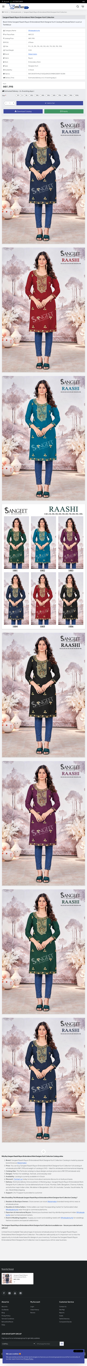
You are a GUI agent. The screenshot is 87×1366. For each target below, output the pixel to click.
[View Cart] (82, 6)
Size (3, 95)
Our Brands (5, 1309)
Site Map (62, 1309)
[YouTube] (15, 1293)
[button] (49, 103)
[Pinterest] (20, 1293)
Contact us (18, 1179)
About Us (4, 1306)
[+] (13, 103)
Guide (61, 1316)
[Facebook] (4, 1293)
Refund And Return (7, 1322)
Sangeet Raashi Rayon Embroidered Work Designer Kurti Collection (22, 1276)
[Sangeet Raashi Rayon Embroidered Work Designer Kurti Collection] (7, 1278)
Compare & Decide (65, 1322)
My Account (35, 1302)
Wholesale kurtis (16, 12)
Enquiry (65, 111)
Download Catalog (24, 111)
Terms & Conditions (8, 1319)
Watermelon (32, 54)
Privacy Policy (28, 1359)
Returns (32, 1312)
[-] (6, 103)
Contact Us (62, 1306)
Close (79, 1351)
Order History (34, 1309)
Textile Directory (64, 1319)
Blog (3, 1312)
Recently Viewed (8, 1269)
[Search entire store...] (77, 6)
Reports (61, 1312)
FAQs (3, 1325)
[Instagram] (9, 1293)
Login (32, 1306)
